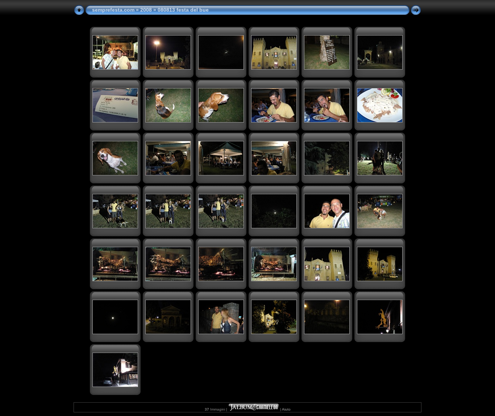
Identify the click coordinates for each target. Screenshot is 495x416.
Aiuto (286, 409)
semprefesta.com (113, 10)
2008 (146, 10)
